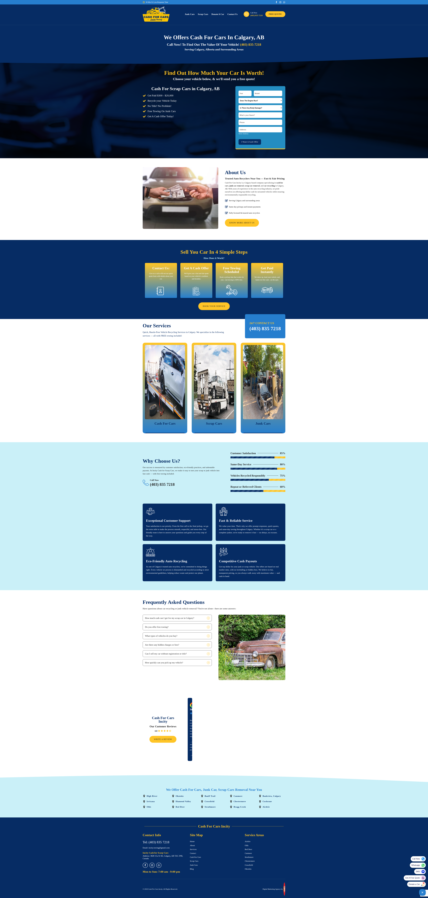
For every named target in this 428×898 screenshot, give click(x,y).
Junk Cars (189, 14)
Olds (246, 845)
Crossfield (249, 865)
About (192, 845)
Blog (192, 869)
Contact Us (232, 14)
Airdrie (247, 841)
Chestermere (250, 861)
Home (192, 841)
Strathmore (249, 857)
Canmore (248, 853)
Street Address (243, 134)
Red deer (248, 849)
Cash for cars (195, 857)
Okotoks (248, 869)
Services (193, 849)
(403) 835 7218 (256, 15)
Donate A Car (217, 14)
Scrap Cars (203, 14)
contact (193, 853)
